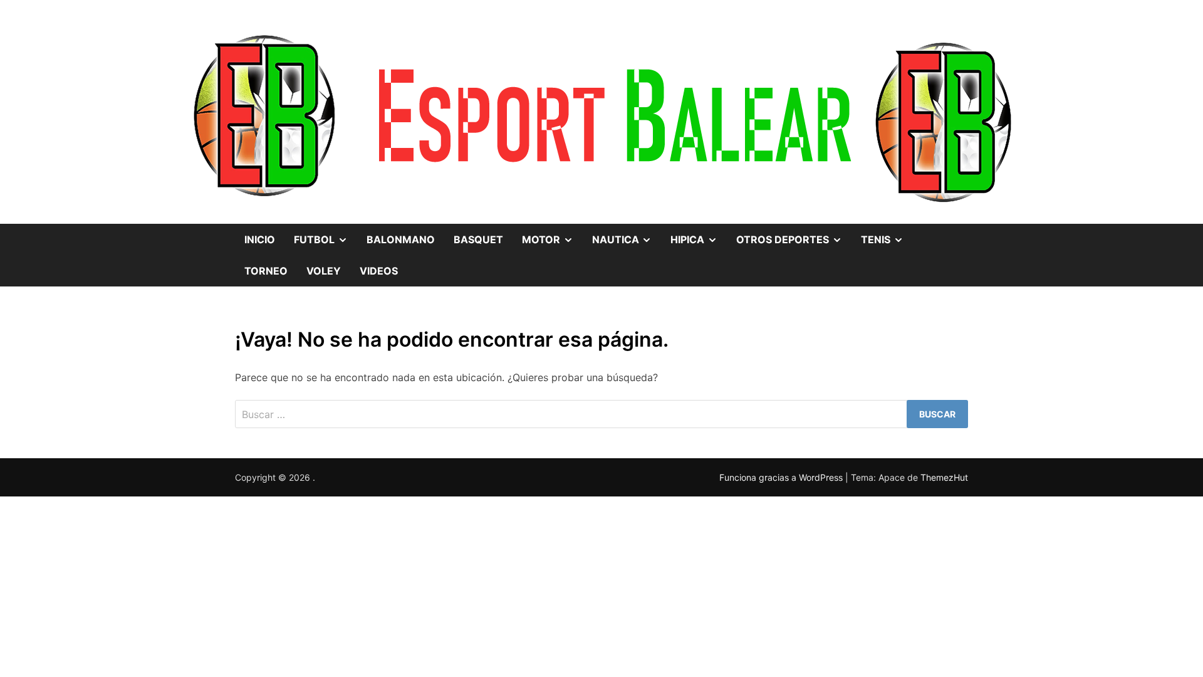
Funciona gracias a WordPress (782, 477)
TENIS (887, 235)
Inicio (259, 239)
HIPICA (698, 235)
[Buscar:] (601, 414)
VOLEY (323, 271)
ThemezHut (944, 477)
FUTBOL (325, 235)
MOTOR (552, 235)
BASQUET (478, 239)
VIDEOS (379, 271)
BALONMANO (401, 239)
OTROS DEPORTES (793, 235)
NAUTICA (627, 235)
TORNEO (266, 271)
